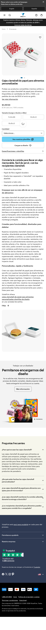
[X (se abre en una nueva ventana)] (6, 574)
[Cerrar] (43, 2)
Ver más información (10, 99)
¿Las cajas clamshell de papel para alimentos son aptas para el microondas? (21, 489)
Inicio (3, 29)
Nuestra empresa (8, 541)
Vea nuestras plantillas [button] (21, 139)
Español (34, 8)
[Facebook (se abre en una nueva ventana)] (3, 574)
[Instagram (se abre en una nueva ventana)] (9, 574)
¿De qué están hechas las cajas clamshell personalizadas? (18, 480)
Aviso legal (23, 600)
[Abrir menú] (4, 15)
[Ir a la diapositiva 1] (21, 77)
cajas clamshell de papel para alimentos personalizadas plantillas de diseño (18, 298)
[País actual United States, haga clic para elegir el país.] (41, 574)
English (11, 8)
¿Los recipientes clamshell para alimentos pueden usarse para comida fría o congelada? (22, 507)
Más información (23, 389)
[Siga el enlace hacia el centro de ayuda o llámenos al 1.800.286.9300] (36, 15)
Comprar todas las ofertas (23, 25)
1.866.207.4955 (7, 597)
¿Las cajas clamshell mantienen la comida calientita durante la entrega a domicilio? (22, 498)
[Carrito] (41, 15)
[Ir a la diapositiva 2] (24, 77)
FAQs (4, 306)
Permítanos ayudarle (10, 535)
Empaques (12, 29)
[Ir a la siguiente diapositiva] (43, 54)
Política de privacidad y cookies (29, 597)
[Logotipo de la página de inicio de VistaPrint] (23, 15)
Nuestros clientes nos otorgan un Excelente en (21, 567)
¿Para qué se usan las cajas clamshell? (17, 450)
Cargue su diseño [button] (21, 145)
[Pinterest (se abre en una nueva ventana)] (13, 574)
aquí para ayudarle (21, 524)
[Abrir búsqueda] (9, 15)
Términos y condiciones (10, 600)
